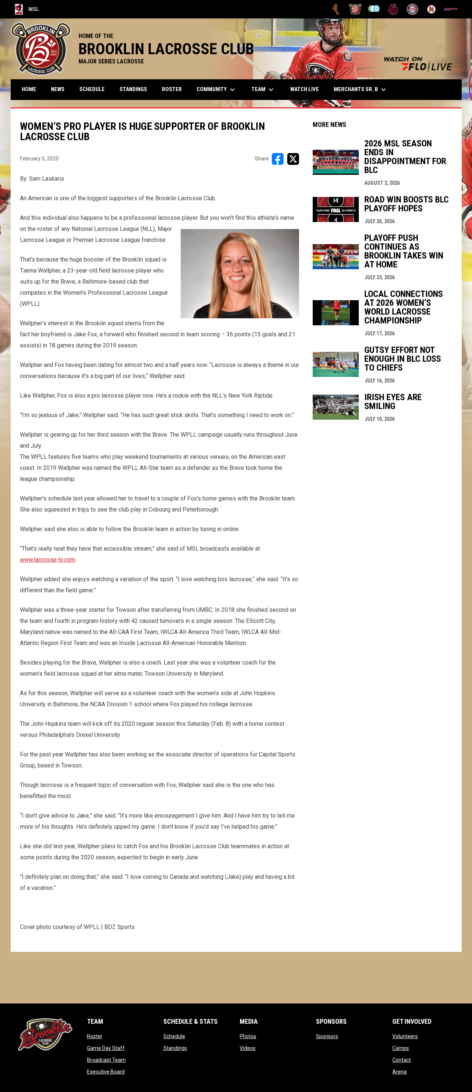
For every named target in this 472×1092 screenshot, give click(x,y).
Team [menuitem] (263, 89)
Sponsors (327, 1036)
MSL (27, 10)
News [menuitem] (58, 89)
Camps (400, 1048)
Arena (399, 1072)
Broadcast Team (106, 1060)
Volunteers (405, 1036)
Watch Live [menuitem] (307, 89)
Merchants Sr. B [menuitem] (361, 89)
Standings (175, 1048)
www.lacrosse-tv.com (47, 559)
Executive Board (106, 1072)
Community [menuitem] (217, 89)
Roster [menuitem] (172, 89)
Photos (248, 1036)
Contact (401, 1060)
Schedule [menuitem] (92, 89)
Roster (95, 1036)
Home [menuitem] (29, 89)
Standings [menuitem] (133, 89)
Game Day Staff (106, 1048)
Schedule (174, 1036)
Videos (248, 1048)
